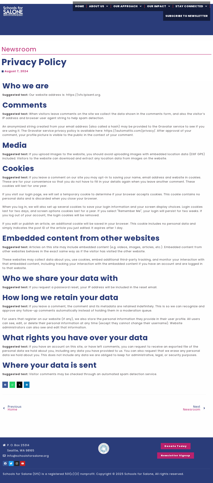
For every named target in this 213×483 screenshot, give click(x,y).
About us (96, 6)
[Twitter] (11, 463)
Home (79, 6)
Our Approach (125, 6)
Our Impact (156, 6)
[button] (5, 385)
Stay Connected (189, 6)
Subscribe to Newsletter (186, 16)
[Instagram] (16, 463)
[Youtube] (22, 463)
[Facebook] (5, 463)
